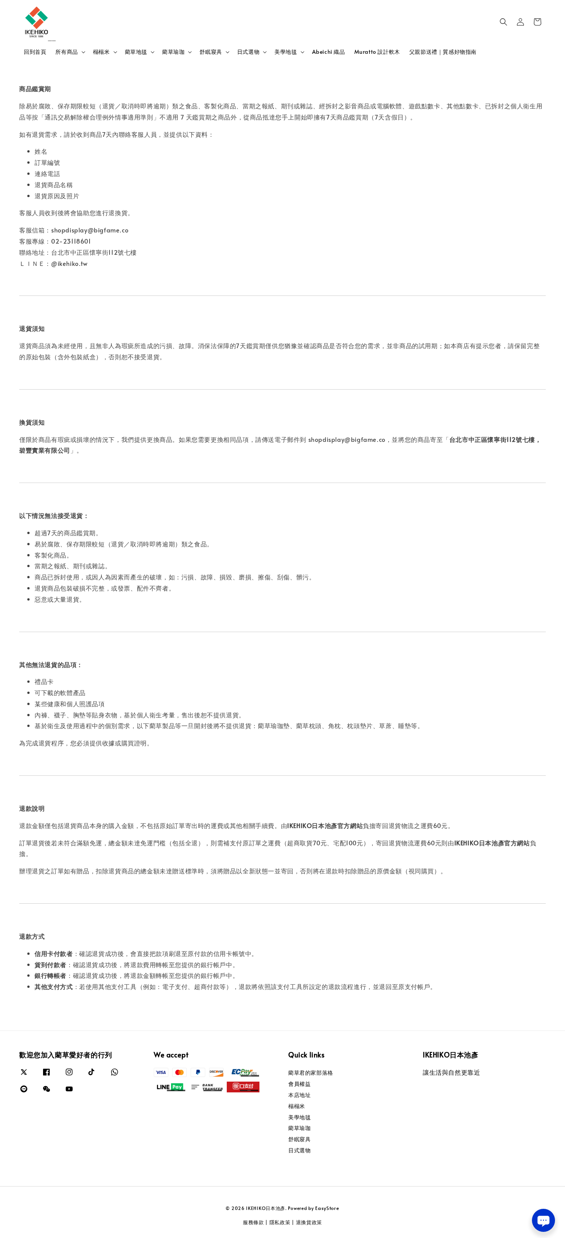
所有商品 (66, 51)
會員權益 (299, 1083)
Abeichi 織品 (328, 51)
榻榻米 (101, 51)
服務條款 (253, 1222)
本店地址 (299, 1095)
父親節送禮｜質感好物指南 (443, 51)
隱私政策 (280, 1222)
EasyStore (327, 1208)
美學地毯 (285, 51)
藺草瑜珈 (173, 51)
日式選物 (248, 51)
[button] (503, 21)
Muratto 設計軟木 (377, 51)
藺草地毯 (136, 51)
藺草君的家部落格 (310, 1072)
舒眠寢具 (210, 51)
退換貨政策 (309, 1222)
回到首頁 (35, 51)
